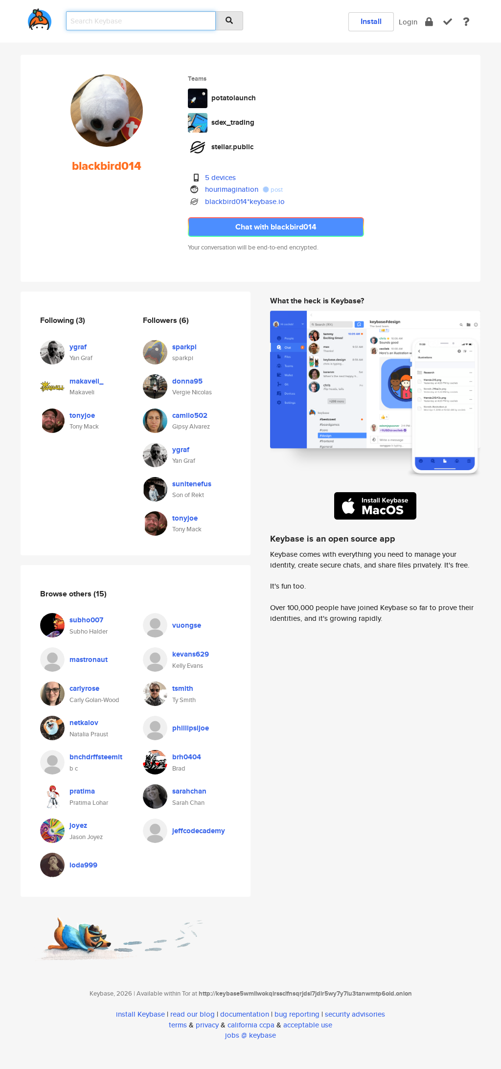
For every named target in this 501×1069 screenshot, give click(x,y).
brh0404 (186, 756)
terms (178, 1025)
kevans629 (190, 654)
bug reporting (296, 1014)
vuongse (186, 625)
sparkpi (184, 346)
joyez (78, 825)
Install (371, 21)
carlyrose (84, 688)
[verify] (447, 22)
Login (408, 22)
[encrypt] (429, 22)
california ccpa (251, 1025)
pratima (82, 791)
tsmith (182, 688)
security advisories (355, 1014)
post (276, 189)
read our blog (192, 1014)
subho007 (86, 619)
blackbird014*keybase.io (245, 201)
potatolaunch (233, 97)
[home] (39, 17)
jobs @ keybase (250, 1035)
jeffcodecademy (198, 830)
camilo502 (189, 415)
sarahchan (189, 791)
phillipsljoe (190, 728)
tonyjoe (82, 415)
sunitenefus (191, 483)
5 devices (220, 177)
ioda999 (83, 865)
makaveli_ (86, 381)
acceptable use (307, 1025)
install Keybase (140, 1014)
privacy (207, 1025)
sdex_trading (232, 122)
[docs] (466, 22)
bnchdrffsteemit (95, 756)
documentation (244, 1014)
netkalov (83, 722)
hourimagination (231, 189)
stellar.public (232, 146)
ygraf (78, 346)
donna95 (187, 381)
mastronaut (88, 659)
